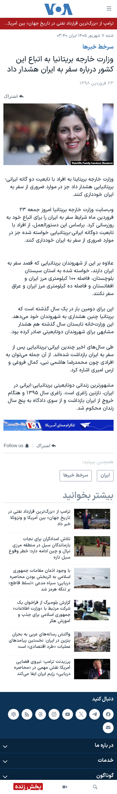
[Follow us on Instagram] (54, 714)
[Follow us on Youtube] (67, 714)
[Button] (14, 96)
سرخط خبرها (98, 47)
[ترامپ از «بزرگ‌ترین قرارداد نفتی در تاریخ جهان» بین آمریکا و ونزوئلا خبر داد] (92, 519)
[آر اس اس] (27, 714)
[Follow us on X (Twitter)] (81, 714)
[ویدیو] (64, 787)
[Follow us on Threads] (40, 714)
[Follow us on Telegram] (94, 714)
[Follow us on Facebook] (108, 714)
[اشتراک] (108, 727)
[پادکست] (13, 714)
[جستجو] (95, 787)
